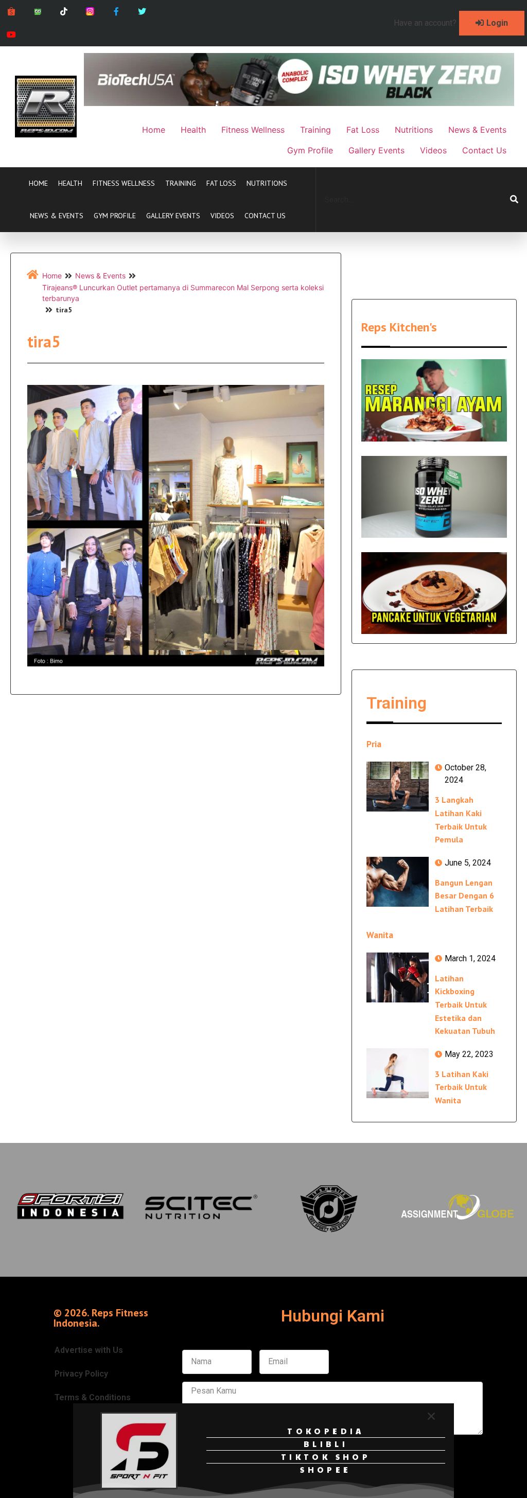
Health (70, 183)
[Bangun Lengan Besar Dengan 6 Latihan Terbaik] (397, 882)
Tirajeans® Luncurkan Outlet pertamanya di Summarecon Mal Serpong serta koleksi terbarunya (183, 293)
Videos (222, 215)
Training (180, 183)
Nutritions (267, 183)
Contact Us (265, 215)
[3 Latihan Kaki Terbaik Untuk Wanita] (397, 1073)
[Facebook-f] (116, 11)
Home (38, 183)
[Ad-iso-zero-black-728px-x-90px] (299, 103)
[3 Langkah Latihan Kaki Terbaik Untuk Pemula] (397, 787)
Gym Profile (115, 215)
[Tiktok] (64, 11)
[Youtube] (11, 34)
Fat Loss (221, 183)
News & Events (56, 215)
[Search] (514, 200)
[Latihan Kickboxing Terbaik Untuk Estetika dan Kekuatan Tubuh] (397, 977)
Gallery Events (173, 215)
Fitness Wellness (124, 183)
